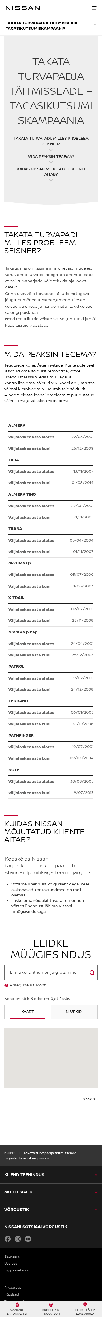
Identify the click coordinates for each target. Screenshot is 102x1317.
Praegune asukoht (28, 985)
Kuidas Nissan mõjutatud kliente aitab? (51, 172)
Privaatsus (12, 1288)
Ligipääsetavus (16, 1270)
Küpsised (11, 1294)
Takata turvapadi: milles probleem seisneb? (51, 141)
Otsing (92, 979)
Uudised (11, 1264)
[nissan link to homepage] (23, 8)
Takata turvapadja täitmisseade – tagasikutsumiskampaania (44, 26)
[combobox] (51, 972)
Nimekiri (74, 1012)
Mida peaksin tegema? (51, 156)
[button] (94, 8)
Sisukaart (12, 1257)
